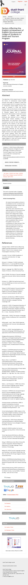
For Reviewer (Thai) (9, 530)
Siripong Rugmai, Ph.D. (12, 494)
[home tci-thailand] (19, 486)
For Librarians (8, 509)
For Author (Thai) (9, 527)
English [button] (13, 1)
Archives (10, 16)
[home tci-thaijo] (8, 486)
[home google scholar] (9, 490)
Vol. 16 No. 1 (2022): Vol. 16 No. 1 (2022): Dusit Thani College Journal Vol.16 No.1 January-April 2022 (13, 19)
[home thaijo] (14, 518)
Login (25, 1)
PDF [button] (14, 76)
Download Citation (11, 165)
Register (20, 1)
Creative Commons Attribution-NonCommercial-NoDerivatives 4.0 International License (13, 193)
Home (4, 16)
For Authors (7, 506)
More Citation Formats (12, 162)
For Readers (8, 503)
